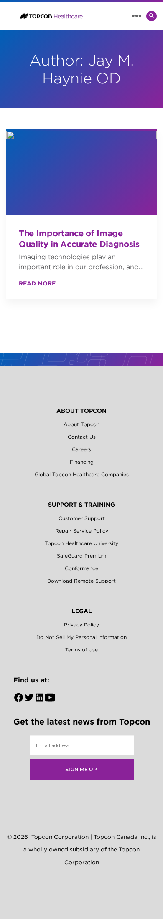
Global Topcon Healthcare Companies (82, 474)
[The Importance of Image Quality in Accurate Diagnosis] (81, 172)
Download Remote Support (81, 581)
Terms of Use (81, 649)
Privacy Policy (81, 624)
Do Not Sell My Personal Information (81, 637)
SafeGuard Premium (81, 556)
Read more (37, 283)
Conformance (81, 568)
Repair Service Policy (81, 531)
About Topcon (81, 410)
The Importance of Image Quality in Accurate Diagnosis (79, 238)
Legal (81, 611)
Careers (81, 449)
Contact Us (82, 437)
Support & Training (81, 504)
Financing (82, 462)
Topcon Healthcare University (81, 543)
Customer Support (82, 518)
